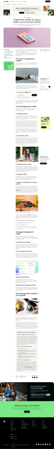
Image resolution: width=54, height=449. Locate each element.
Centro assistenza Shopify (25, 424)
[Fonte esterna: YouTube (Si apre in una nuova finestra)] (41, 444)
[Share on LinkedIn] (36, 377)
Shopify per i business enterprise (45, 428)
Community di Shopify (24, 428)
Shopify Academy (23, 427)
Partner (12, 425)
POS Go (29, 214)
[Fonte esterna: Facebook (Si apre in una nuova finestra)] (36, 444)
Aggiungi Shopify (43, 163)
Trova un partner (23, 425)
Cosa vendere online (14, 4)
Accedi (43, 1)
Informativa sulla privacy (25, 444)
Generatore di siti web (14, 438)
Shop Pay (43, 424)
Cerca (48, 4)
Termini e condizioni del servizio (15, 444)
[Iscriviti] (49, 87)
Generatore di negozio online (14, 437)
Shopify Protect (18, 274)
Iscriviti (48, 394)
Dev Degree (33, 425)
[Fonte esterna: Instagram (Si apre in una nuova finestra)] (43, 444)
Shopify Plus (44, 425)
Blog (4, 4)
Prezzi (21, 1)
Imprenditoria (8, 4)
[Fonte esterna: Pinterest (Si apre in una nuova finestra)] (49, 444)
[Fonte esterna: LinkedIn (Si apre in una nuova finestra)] (47, 444)
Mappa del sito (13, 446)
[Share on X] (34, 377)
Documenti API (34, 424)
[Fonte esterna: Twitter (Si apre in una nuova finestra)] (38, 444)
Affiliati (11, 427)
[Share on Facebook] (32, 377)
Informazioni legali (13, 428)
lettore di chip (18, 190)
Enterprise (25, 1)
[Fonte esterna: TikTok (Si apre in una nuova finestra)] (45, 444)
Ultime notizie (20, 4)
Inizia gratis (48, 1)
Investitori (12, 424)
